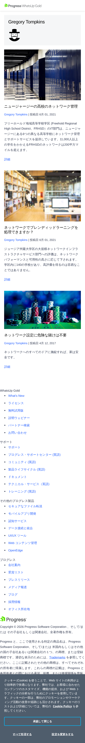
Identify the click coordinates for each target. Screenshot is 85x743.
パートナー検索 (19, 425)
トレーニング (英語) (22, 491)
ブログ (13, 594)
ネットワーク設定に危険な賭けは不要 (35, 335)
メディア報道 (17, 587)
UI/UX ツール (17, 535)
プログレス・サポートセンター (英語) (34, 455)
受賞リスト (16, 572)
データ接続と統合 (20, 528)
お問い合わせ (17, 433)
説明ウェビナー (19, 418)
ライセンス (16, 403)
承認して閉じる (42, 721)
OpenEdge (15, 550)
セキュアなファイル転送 (25, 506)
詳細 (7, 159)
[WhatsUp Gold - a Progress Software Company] (42, 5)
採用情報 (14, 602)
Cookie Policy (62, 706)
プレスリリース (19, 580)
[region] (42, 708)
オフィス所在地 (19, 609)
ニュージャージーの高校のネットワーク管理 (41, 106)
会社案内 (14, 565)
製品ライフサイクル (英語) (26, 469)
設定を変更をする (62, 734)
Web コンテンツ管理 (22, 543)
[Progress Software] (13, 621)
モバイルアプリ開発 (22, 513)
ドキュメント (17, 477)
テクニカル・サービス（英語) (28, 484)
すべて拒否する (22, 734)
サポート (14, 447)
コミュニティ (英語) (22, 462)
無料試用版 (16, 410)
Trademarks (57, 657)
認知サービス (17, 521)
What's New (16, 396)
